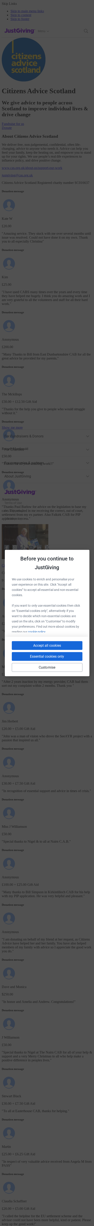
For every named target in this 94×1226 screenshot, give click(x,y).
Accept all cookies (47, 645)
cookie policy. (37, 632)
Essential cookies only (47, 656)
